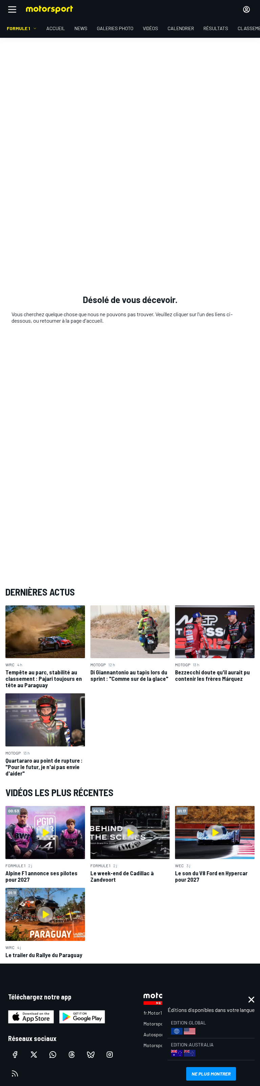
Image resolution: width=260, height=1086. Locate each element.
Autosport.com (159, 1034)
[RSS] (15, 1073)
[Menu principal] (12, 9)
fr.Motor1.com (158, 1013)
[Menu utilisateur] (246, 9)
